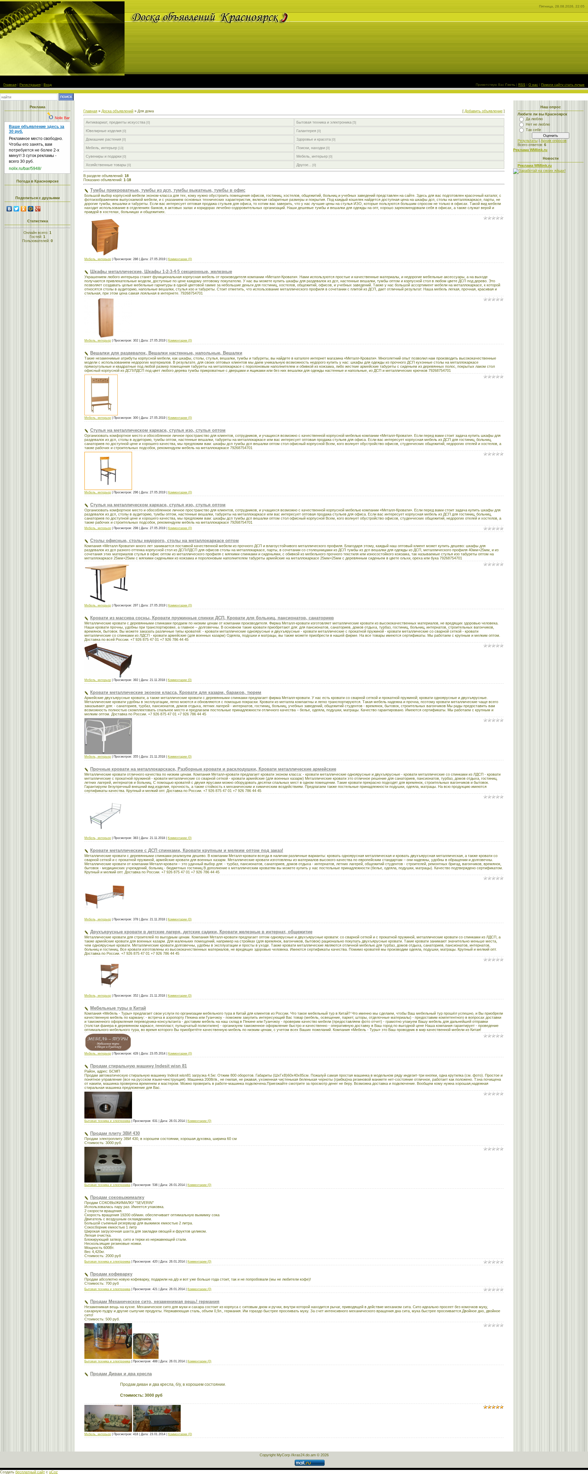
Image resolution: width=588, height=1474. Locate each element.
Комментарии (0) (180, 259)
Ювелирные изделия (103, 131)
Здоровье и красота (313, 139)
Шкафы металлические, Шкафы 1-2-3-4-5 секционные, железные (161, 271)
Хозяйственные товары (106, 165)
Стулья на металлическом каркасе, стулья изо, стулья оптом (158, 430)
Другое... (303, 165)
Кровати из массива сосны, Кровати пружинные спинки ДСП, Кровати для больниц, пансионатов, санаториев (212, 617)
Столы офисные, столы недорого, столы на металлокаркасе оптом (164, 540)
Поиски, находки (310, 148)
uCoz (53, 1472)
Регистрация (29, 84)
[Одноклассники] (23, 208)
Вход (48, 84)
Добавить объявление (483, 111)
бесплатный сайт (30, 1472)
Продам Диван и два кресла (121, 1373)
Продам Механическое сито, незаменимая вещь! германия (154, 1301)
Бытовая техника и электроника (324, 122)
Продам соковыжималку (117, 1197)
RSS (521, 84)
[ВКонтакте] (9, 208)
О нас (533, 84)
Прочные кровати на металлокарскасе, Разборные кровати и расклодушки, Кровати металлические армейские (213, 769)
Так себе (533, 130)
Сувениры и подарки (103, 156)
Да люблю (534, 119)
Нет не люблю (538, 124)
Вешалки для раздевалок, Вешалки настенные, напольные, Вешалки (166, 352)
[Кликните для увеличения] (104, 255)
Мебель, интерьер (101, 148)
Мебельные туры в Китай (118, 1008)
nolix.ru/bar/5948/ (25, 168)
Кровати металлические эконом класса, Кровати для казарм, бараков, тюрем (175, 692)
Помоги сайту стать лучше (563, 84)
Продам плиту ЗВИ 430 (115, 1133)
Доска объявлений (117, 111)
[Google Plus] (38, 208)
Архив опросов (554, 141)
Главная (9, 84)
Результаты (528, 141)
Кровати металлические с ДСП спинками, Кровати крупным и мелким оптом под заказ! (186, 850)
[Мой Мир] (30, 208)
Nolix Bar (62, 118)
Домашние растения (103, 139)
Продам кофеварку (111, 1274)
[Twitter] (16, 208)
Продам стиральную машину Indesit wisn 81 (138, 1065)
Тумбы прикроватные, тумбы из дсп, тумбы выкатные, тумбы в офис (167, 190)
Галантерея (306, 131)
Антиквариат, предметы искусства (115, 122)
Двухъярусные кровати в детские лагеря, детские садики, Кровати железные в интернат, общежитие (201, 931)
